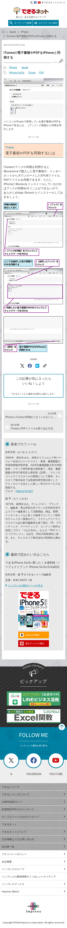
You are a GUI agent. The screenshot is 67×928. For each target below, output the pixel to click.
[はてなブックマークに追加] (37, 366)
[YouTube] (39, 2)
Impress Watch (10, 891)
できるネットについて (54, 2)
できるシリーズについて (15, 794)
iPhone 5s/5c (16, 72)
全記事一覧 (8, 846)
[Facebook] (35, 2)
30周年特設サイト (12, 801)
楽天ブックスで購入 (35, 643)
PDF (41, 72)
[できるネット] (3, 32)
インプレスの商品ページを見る (25, 585)
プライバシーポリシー (14, 854)
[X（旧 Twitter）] (31, 2)
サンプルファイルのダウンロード (20, 816)
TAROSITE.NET (24, 491)
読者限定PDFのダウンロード (18, 809)
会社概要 (7, 861)
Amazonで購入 (32, 635)
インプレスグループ (13, 869)
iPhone (25, 31)
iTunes (32, 72)
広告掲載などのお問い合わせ (18, 839)
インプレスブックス (13, 883)
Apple (12, 31)
